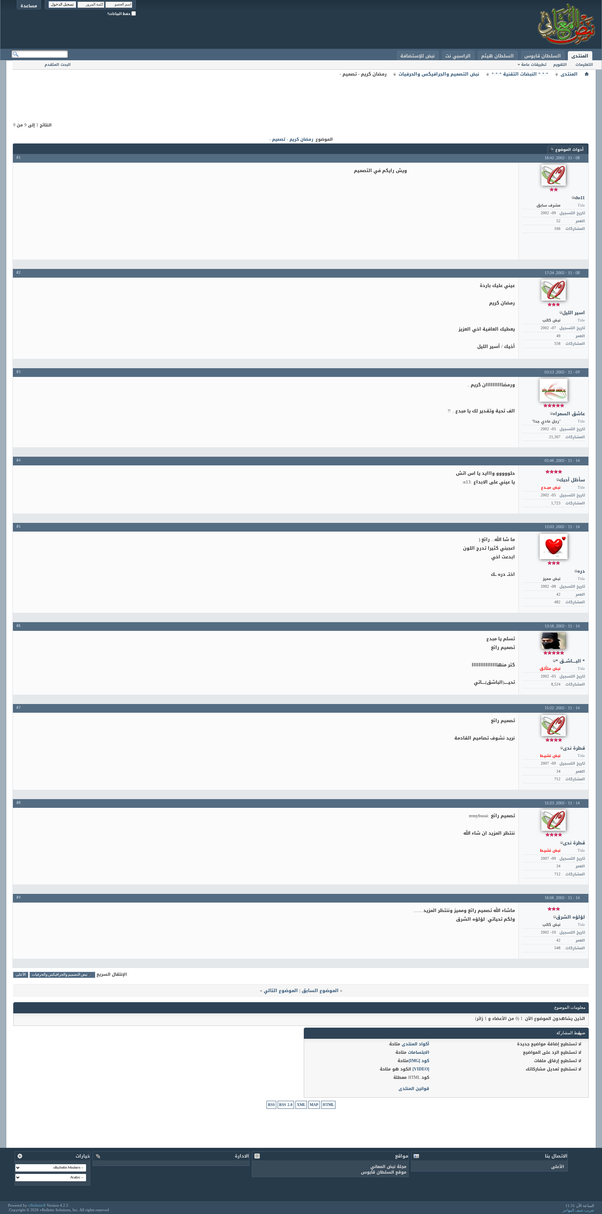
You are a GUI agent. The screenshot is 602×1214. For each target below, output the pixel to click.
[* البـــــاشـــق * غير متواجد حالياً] (553, 641)
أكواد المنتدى (415, 1044)
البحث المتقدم (58, 64)
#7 (18, 708)
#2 (18, 273)
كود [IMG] (419, 1061)
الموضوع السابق (320, 990)
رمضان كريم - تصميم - (291, 139)
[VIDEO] (420, 1069)
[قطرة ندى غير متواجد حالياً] (553, 725)
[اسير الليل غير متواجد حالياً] (553, 290)
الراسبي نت (458, 56)
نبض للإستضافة (417, 56)
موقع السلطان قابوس (384, 1172)
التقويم (560, 64)
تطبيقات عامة (533, 64)
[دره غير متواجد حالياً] (554, 546)
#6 (18, 626)
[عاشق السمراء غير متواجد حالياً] (554, 390)
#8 (18, 803)
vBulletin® (37, 1205)
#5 (18, 527)
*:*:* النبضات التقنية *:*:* (520, 74)
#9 (18, 898)
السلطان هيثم (497, 56)
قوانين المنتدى (414, 1088)
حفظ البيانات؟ (119, 13)
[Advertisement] (301, 94)
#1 (18, 158)
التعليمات (584, 64)
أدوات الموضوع (569, 149)
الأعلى (21, 975)
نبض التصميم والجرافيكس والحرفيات (439, 74)
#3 (18, 372)
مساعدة (29, 5)
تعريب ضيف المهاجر (578, 1210)
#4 (18, 460)
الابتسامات (418, 1052)
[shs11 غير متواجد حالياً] (553, 175)
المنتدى (579, 56)
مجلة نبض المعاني (388, 1166)
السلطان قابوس (542, 56)
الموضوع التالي (281, 990)
